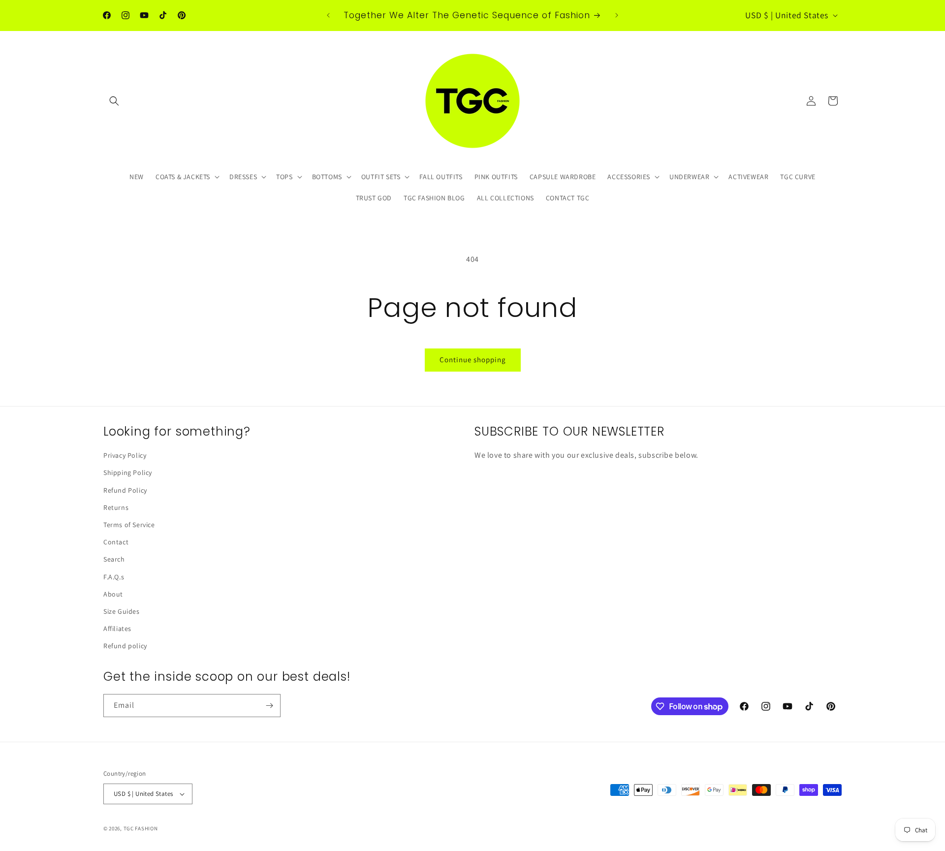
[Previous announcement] (328, 15)
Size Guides (121, 611)
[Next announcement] (617, 15)
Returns (115, 507)
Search (114, 559)
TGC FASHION (141, 828)
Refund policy (125, 645)
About (113, 594)
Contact (115, 541)
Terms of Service (129, 524)
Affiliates (117, 628)
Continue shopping (473, 359)
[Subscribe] (269, 705)
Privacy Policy (124, 455)
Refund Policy (125, 490)
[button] (114, 101)
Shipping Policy (127, 472)
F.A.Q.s (113, 576)
